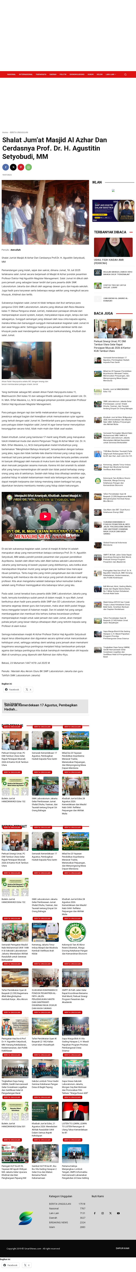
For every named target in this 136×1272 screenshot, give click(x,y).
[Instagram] (103, 1213)
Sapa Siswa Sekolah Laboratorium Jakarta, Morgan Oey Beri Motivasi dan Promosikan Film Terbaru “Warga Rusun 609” (75, 1087)
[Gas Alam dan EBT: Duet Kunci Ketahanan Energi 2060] (98, 512)
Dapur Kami (122, 1248)
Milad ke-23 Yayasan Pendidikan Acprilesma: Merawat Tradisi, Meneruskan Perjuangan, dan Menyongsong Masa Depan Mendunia (117, 376)
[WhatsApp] (28, 167)
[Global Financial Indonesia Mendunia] (98, 545)
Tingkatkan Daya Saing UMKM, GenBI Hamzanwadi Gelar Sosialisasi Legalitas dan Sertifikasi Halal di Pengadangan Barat (15, 1087)
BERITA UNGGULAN (19, 132)
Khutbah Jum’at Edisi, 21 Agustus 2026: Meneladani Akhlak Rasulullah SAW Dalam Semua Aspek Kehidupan (44, 1129)
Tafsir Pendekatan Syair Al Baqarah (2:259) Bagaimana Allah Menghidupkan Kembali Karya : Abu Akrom (117, 497)
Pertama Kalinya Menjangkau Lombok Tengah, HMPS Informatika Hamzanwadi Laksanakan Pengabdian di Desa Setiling (75, 1172)
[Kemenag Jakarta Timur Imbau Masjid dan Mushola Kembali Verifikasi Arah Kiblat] (45, 932)
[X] (13, 167)
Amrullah (16, 249)
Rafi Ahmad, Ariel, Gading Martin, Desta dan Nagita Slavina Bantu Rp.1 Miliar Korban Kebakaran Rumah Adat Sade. (117, 590)
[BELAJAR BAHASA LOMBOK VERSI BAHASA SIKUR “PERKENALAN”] (98, 272)
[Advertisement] (90, 35)
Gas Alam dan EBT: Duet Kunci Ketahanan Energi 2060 (116, 511)
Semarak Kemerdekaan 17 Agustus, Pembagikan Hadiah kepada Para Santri (44, 756)
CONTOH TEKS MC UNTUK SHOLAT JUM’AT (114, 286)
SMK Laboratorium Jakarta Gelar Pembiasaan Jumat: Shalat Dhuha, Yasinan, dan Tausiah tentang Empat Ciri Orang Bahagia (45, 804)
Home (5, 132)
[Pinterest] (21, 167)
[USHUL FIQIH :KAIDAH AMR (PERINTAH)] (113, 247)
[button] (125, 74)
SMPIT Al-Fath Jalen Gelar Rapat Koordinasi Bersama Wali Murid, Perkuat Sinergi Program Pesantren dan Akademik (75, 996)
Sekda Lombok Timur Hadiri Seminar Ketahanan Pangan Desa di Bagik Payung (45, 1084)
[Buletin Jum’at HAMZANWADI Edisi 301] (15, 1111)
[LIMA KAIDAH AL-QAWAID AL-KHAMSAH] (98, 299)
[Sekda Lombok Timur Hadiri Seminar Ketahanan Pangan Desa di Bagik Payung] (45, 1068)
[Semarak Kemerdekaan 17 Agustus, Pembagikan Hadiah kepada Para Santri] (45, 740)
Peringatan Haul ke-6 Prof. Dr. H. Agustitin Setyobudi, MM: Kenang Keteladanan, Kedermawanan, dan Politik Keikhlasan (15, 1044)
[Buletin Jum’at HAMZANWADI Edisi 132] (15, 786)
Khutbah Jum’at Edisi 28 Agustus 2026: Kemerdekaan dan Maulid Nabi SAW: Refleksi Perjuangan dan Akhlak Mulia (117, 421)
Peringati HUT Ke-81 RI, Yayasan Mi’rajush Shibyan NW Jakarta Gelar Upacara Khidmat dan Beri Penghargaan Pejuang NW (14, 1172)
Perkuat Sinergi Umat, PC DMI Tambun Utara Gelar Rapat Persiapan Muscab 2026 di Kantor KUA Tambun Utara (15, 759)
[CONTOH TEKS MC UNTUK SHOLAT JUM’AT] (98, 286)
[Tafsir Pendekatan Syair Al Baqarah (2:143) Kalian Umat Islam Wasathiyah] (45, 1026)
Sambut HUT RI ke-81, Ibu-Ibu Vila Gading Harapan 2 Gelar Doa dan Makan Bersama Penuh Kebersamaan (44, 1172)
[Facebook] (5, 167)
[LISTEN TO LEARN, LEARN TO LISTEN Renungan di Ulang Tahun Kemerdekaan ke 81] (75, 1111)
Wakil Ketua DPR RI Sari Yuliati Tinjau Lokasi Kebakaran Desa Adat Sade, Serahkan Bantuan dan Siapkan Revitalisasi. (116, 605)
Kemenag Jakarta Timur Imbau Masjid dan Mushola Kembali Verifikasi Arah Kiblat (117, 467)
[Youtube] (118, 1213)
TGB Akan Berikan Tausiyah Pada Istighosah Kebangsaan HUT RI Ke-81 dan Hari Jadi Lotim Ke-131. (118, 453)
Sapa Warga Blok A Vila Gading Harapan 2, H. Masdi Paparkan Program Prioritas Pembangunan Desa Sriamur (75, 1044)
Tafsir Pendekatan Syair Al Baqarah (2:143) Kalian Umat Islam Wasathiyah (44, 1041)
